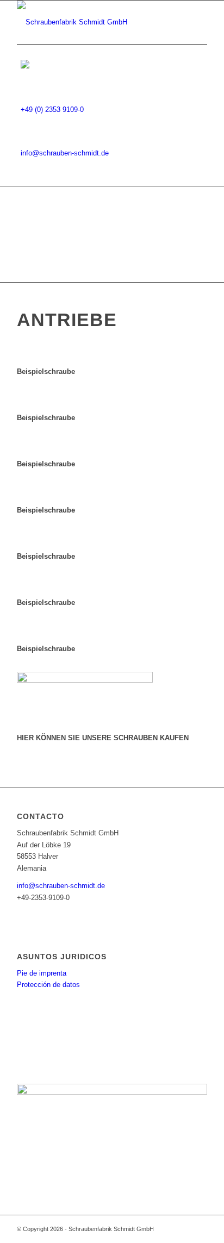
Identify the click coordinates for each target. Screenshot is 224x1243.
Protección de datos (48, 984)
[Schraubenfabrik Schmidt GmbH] (93, 22)
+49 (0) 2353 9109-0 (52, 109)
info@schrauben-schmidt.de (65, 153)
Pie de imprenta (41, 973)
